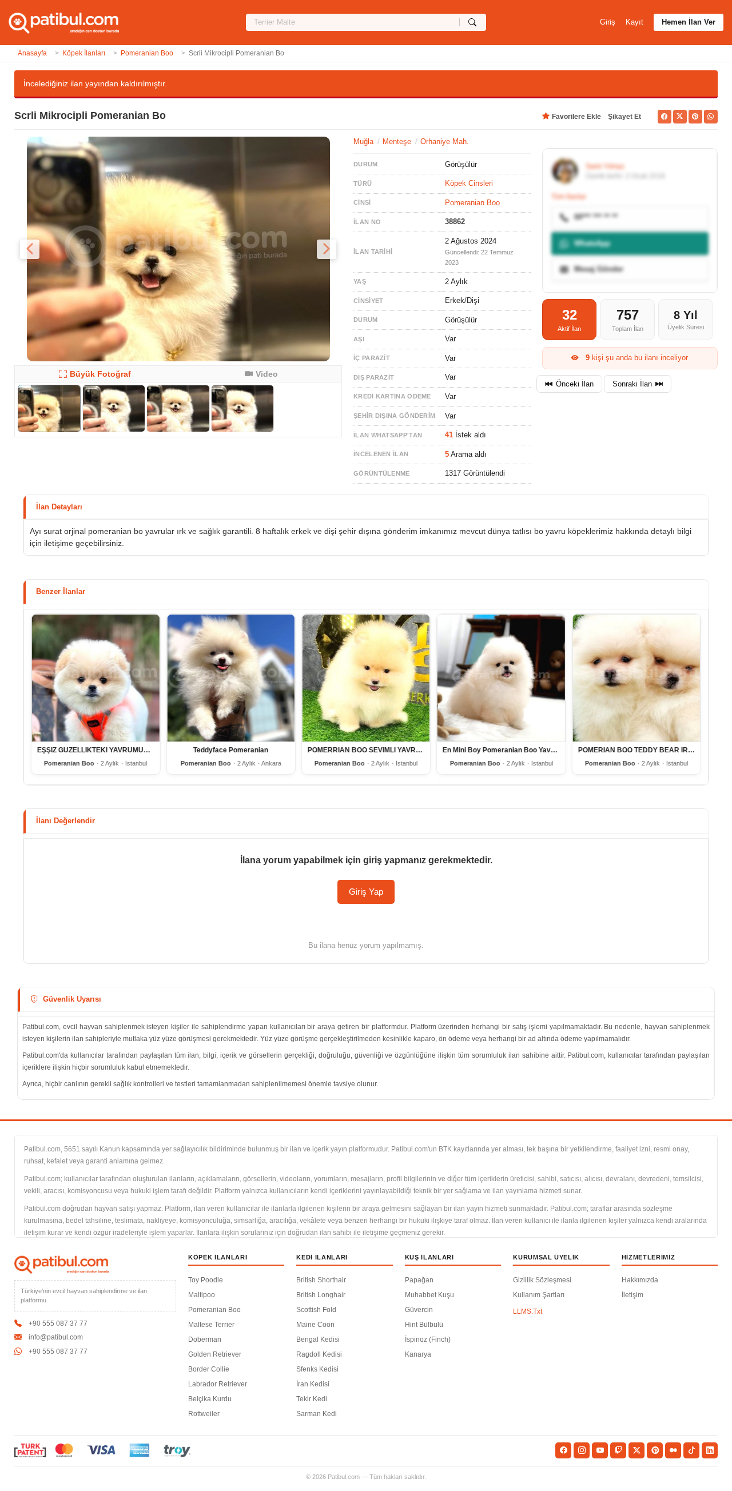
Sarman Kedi (316, 1414)
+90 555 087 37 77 (58, 1323)
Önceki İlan (575, 384)
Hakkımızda (640, 1280)
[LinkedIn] (710, 1450)
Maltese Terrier (211, 1325)
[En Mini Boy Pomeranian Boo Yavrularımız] (501, 678)
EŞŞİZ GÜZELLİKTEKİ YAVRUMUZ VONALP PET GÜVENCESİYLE (142, 750)
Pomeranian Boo (147, 53)
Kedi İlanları (322, 1257)
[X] (636, 1450)
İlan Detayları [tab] (59, 507)
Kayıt (634, 22)
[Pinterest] (655, 1450)
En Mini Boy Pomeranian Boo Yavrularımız (511, 750)
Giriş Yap (366, 891)
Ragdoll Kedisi (319, 1354)
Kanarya (418, 1354)
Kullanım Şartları (538, 1295)
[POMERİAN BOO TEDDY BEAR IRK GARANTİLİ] (636, 678)
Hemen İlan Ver (688, 22)
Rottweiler (204, 1414)
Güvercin (419, 1310)
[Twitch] (618, 1450)
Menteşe (397, 141)
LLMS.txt (527, 1311)
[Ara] (472, 22)
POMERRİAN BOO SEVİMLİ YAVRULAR (371, 750)
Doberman (204, 1339)
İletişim (632, 1295)
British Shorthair (321, 1280)
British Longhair (320, 1295)
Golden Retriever (214, 1354)
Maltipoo (201, 1295)
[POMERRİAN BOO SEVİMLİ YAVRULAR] (366, 678)
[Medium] (673, 1450)
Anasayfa (32, 53)
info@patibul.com (56, 1337)
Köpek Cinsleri (469, 183)
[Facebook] (563, 1450)
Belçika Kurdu (210, 1399)
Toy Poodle (205, 1280)
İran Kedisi (312, 1384)
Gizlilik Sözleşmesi (542, 1280)
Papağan (419, 1280)
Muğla (363, 141)
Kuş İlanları (429, 1257)
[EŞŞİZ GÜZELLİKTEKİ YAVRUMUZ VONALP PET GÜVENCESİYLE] (95, 678)
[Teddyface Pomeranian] (230, 678)
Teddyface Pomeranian (230, 750)
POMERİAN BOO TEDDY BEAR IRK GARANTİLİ (655, 750)
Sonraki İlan (632, 384)
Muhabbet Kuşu (429, 1295)
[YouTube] (600, 1450)
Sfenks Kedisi (317, 1369)
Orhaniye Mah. (444, 141)
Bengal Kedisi (318, 1339)
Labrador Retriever (217, 1384)
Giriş (607, 22)
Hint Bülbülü (424, 1325)
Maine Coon (315, 1325)
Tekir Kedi (311, 1399)
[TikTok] (691, 1450)
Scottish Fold (316, 1310)
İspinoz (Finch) (428, 1339)
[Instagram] (582, 1450)
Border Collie (208, 1369)
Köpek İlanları (83, 53)
